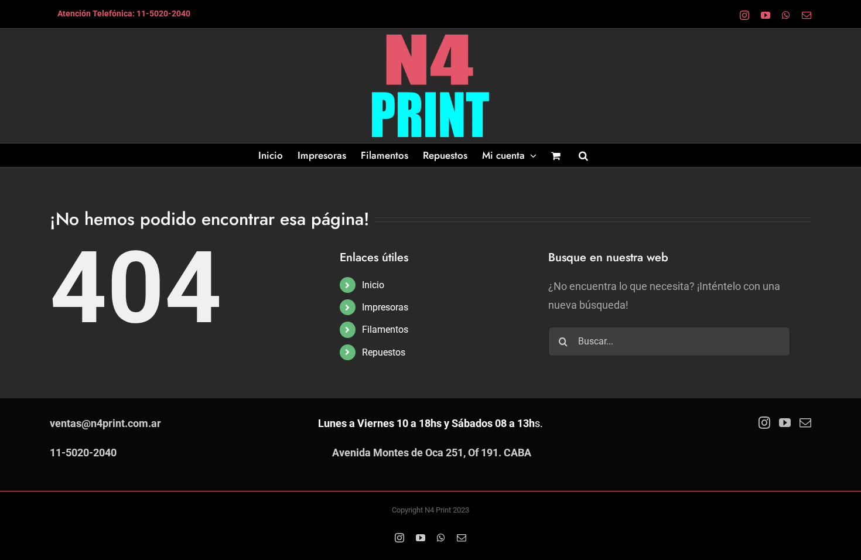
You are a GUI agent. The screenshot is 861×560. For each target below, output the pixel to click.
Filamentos (385, 329)
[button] (583, 155)
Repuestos (383, 352)
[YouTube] (785, 423)
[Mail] (805, 423)
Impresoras (385, 307)
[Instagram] (764, 423)
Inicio (373, 285)
